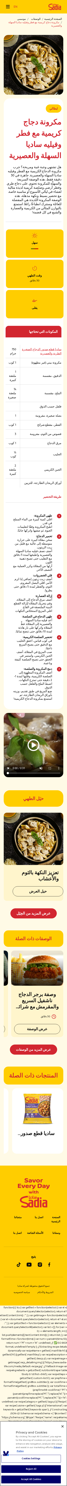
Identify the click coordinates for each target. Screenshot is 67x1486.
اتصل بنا (39, 1217)
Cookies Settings (31, 1458)
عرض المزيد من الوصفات (33, 1050)
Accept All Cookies (31, 1479)
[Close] (62, 1426)
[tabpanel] (33, 1003)
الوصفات (36, 19)
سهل (35, 242)
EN (15, 6)
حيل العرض (38, 891)
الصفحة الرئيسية (53, 19)
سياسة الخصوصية (22, 1292)
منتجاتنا (18, 1217)
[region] (33, 1453)
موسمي (21, 19)
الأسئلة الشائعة (35, 1233)
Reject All (31, 1469)
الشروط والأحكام (45, 1292)
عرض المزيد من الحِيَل (34, 913)
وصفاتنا (56, 1233)
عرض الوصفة (37, 1029)
